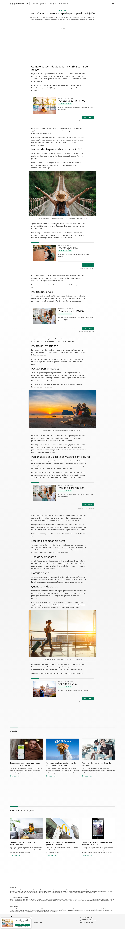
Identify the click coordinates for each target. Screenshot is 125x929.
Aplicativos (43, 4)
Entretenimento (63, 4)
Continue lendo (15, 776)
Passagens (34, 4)
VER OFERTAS (88, 117)
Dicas (50, 4)
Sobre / (36, 922)
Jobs (54, 4)
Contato (40, 922)
